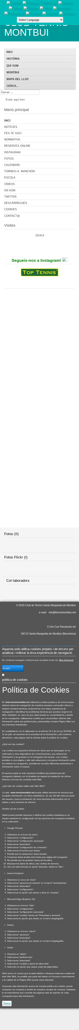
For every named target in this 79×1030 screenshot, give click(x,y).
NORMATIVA (12, 139)
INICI (9, 52)
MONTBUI (13, 72)
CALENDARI (12, 165)
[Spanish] (50, 14)
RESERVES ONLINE (17, 145)
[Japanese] (62, 9)
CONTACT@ (12, 215)
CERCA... (13, 85)
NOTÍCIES (10, 126)
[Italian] (46, 9)
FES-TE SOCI (13, 133)
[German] (31, 9)
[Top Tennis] (39, 272)
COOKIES (10, 209)
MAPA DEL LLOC (18, 79)
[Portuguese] (14, 14)
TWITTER (10, 196)
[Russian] (34, 14)
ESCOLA (9, 177)
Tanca (7, 1003)
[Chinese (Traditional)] (40, 3)
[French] (16, 9)
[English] (65, 3)
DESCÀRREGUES (15, 203)
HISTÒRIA (13, 58)
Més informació (66, 660)
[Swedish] (67, 14)
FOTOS (9, 158)
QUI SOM (13, 65)
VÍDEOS (9, 184)
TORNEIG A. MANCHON (19, 171)
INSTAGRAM (12, 152)
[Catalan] (14, 3)
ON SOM (9, 190)
